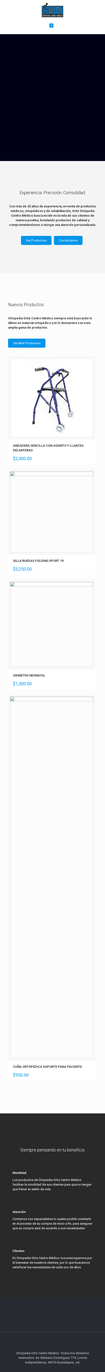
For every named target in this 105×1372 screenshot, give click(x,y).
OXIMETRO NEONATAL (29, 675)
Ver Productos (36, 240)
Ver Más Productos (27, 343)
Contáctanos (68, 240)
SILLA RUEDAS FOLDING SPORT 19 (38, 561)
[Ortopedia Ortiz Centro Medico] (52, 9)
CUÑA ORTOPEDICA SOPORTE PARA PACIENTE (47, 1067)
